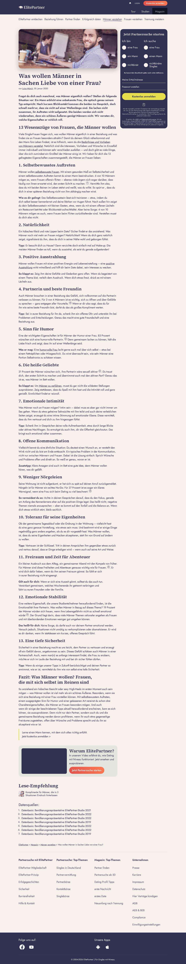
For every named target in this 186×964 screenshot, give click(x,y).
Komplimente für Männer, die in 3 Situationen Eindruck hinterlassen (42, 794)
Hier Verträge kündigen (145, 896)
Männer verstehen (112, 19)
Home (130, 3)
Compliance (138, 917)
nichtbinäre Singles (155, 65)
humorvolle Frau (48, 350)
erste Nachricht (102, 889)
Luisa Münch (27, 88)
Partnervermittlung (66, 875)
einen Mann (155, 56)
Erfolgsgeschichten (29, 882)
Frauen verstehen (133, 19)
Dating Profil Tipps (104, 882)
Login (137, 3)
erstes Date (100, 896)
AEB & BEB (138, 910)
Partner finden (72, 19)
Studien (145, 11)
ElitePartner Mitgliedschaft (32, 868)
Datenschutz (138, 889)
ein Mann (133, 56)
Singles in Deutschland (69, 868)
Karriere (136, 875)
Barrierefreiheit (26, 896)
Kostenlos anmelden (155, 3)
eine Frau (133, 47)
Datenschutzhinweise (149, 119)
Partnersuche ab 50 (105, 875)
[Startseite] (32, 7)
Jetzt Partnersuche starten (86, 770)
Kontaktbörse (63, 889)
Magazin (159, 11)
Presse (135, 868)
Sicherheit (24, 889)
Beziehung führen (53, 19)
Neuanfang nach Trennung (108, 903)
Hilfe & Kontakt (27, 903)
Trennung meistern (154, 19)
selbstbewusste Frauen (47, 172)
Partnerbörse (63, 882)
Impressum (138, 882)
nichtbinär (133, 65)
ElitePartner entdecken (30, 19)
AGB (136, 119)
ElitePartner (23, 844)
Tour (133, 11)
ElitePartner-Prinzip (29, 875)
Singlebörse (63, 896)
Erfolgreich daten (91, 19)
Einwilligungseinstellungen (146, 924)
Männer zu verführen (50, 386)
